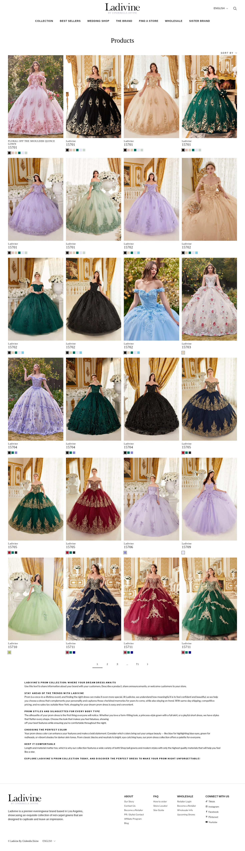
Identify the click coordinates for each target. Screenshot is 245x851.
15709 (186, 547)
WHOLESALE (173, 21)
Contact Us (130, 805)
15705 (186, 447)
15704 (12, 447)
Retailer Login (184, 801)
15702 (128, 247)
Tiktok (211, 801)
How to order (160, 801)
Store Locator (160, 805)
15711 (70, 647)
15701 (12, 147)
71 (137, 664)
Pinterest (213, 817)
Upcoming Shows (186, 814)
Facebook (213, 811)
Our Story (129, 801)
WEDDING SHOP (98, 21)
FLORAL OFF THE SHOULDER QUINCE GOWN (31, 142)
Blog (126, 823)
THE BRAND (124, 21)
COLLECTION (44, 21)
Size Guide (158, 810)
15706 (128, 547)
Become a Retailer (133, 810)
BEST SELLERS (70, 21)
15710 (12, 647)
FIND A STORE (148, 21)
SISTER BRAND (199, 21)
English (219, 8)
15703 (186, 347)
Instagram (213, 806)
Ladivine (71, 141)
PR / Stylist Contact (134, 814)
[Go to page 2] (147, 664)
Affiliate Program (133, 818)
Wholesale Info (185, 810)
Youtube (212, 822)
